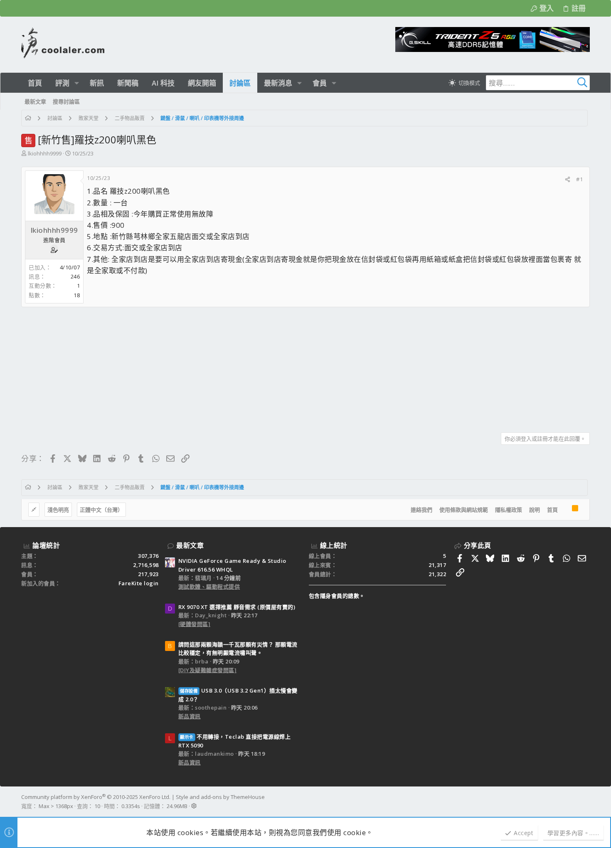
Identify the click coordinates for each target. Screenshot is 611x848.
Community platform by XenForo (95, 797)
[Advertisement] (270, 366)
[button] (76, 83)
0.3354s (130, 806)
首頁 (552, 509)
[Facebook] (586, 801)
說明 (534, 509)
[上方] (564, 509)
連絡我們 (421, 509)
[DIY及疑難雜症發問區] (207, 670)
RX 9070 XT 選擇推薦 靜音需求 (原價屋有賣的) (237, 607)
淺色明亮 (58, 509)
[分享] (567, 179)
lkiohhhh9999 (45, 153)
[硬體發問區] (194, 624)
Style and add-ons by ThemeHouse (220, 797)
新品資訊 (189, 716)
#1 (579, 179)
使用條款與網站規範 (463, 509)
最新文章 (190, 545)
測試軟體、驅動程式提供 (209, 586)
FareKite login (138, 583)
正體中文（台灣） (101, 509)
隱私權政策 (508, 509)
